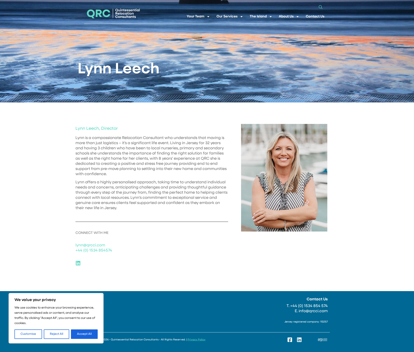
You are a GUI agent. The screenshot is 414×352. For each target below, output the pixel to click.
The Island (258, 16)
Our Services (227, 16)
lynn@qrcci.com (90, 245)
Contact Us (315, 16)
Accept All (84, 334)
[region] (56, 318)
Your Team (195, 16)
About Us (286, 16)
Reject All (56, 334)
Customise (28, 334)
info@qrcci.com (313, 311)
